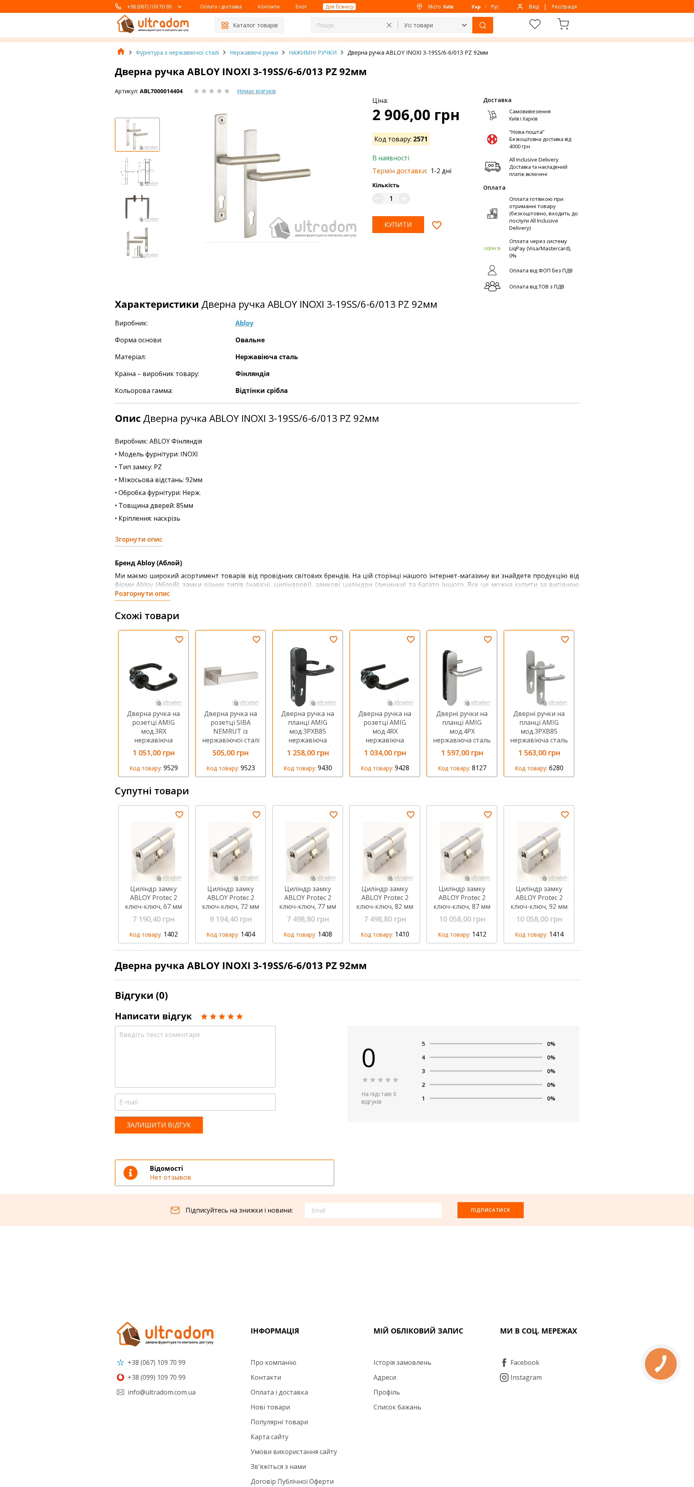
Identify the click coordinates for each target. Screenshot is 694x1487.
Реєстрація (564, 6)
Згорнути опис (138, 539)
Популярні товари (279, 1421)
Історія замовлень (402, 1362)
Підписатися (490, 1210)
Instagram (526, 1377)
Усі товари (418, 25)
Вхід (534, 6)
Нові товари (270, 1407)
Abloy (244, 323)
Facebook (524, 1362)
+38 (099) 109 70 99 (156, 1377)
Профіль (387, 1392)
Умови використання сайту (294, 1451)
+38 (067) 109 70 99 (149, 6)
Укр (476, 6)
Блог (301, 6)
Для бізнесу (339, 6)
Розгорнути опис (142, 593)
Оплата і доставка (221, 6)
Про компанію (273, 1362)
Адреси (385, 1377)
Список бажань (397, 1407)
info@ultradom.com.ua (161, 1392)
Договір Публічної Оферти (292, 1481)
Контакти (269, 6)
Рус (495, 6)
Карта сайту (269, 1436)
